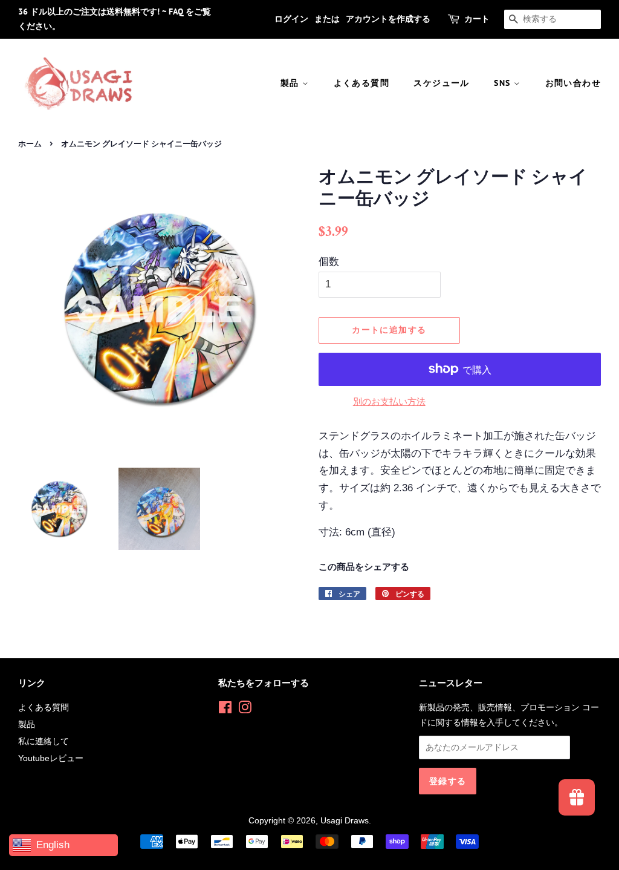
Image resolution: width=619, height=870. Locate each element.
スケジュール (441, 82)
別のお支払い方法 (389, 401)
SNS (504, 82)
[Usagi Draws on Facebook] (225, 710)
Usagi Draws (344, 820)
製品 (291, 82)
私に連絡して (43, 741)
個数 (329, 261)
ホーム (30, 144)
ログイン (291, 18)
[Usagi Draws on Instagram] (244, 710)
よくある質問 (361, 82)
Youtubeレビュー (50, 758)
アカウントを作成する (388, 18)
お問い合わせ (573, 82)
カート (477, 18)
